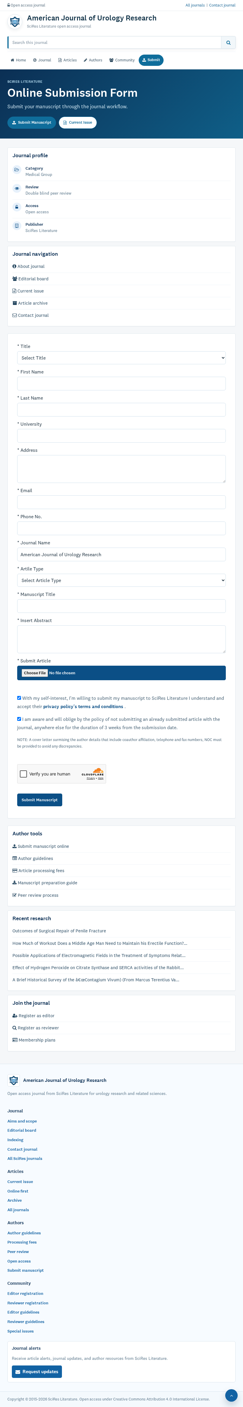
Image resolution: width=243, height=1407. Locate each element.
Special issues (20, 1331)
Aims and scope (22, 1121)
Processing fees (22, 1242)
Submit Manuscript (34, 122)
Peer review (18, 1252)
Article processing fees (40, 870)
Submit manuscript (25, 1270)
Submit (154, 60)
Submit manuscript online (43, 846)
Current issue (30, 291)
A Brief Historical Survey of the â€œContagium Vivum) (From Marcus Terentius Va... (95, 979)
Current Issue (80, 122)
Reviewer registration (27, 1303)
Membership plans (36, 1040)
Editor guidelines (23, 1312)
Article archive (32, 303)
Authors (95, 60)
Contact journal (222, 5)
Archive (14, 1200)
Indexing (15, 1140)
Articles (70, 60)
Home (21, 60)
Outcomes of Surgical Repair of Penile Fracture (59, 931)
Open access (19, 1261)
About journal (30, 266)
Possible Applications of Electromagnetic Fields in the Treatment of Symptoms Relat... (99, 955)
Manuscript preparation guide (47, 882)
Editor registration (25, 1293)
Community (125, 60)
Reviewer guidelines (25, 1322)
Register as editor (36, 1015)
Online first (17, 1191)
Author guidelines (35, 858)
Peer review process (37, 895)
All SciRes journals (24, 1158)
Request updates (40, 1371)
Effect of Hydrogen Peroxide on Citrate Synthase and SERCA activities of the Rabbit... (98, 967)
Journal (44, 60)
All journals (195, 5)
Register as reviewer (38, 1028)
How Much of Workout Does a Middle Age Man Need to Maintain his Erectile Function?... (99, 943)
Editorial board (33, 279)
